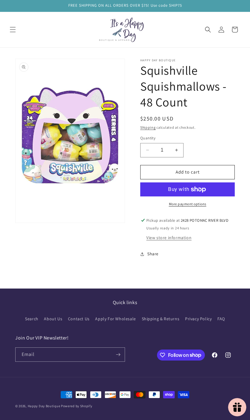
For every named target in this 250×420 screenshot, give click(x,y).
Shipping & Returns (161, 318)
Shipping (148, 127)
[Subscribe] (118, 354)
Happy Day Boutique (44, 406)
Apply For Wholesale (115, 318)
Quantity (147, 138)
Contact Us (79, 318)
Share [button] (153, 254)
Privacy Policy (198, 318)
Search (31, 318)
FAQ (221, 318)
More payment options (187, 204)
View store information (168, 237)
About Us (53, 318)
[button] (13, 29)
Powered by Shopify (76, 406)
